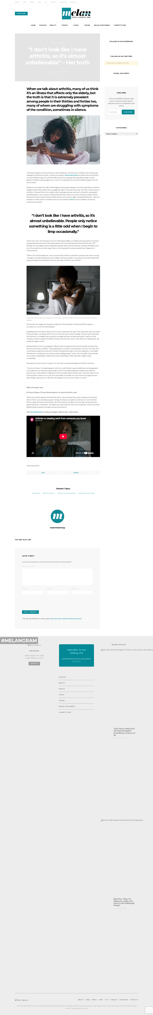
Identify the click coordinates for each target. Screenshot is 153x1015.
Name (24, 589)
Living (76, 25)
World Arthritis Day (87, 493)
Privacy (53, 2)
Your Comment (27, 566)
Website (74, 588)
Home (33, 25)
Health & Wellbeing (57, 43)
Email (49, 589)
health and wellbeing (66, 493)
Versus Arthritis (71, 175)
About (17, 2)
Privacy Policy (76, 661)
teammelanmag (57, 528)
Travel (87, 25)
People (65, 25)
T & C (45, 2)
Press (32, 2)
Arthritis (36, 493)
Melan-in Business (102, 25)
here (72, 199)
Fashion (42, 25)
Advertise (63, 2)
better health (49, 493)
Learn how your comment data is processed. (66, 619)
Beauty (53, 25)
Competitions (120, 25)
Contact (73, 2)
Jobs (39, 2)
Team (24, 2)
